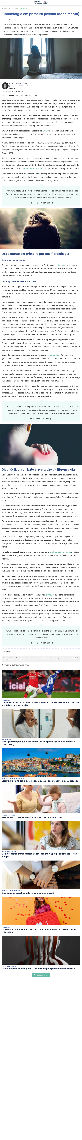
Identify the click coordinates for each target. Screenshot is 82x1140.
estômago (59, 265)
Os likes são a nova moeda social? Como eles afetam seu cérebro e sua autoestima (39, 930)
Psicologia (23, 9)
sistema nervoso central (33, 168)
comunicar (55, 355)
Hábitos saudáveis (9, 851)
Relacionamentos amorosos (13, 778)
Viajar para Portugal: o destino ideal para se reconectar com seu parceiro (40, 781)
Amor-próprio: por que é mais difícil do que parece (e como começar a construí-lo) (38, 743)
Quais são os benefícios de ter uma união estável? (28, 893)
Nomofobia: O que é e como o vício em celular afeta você (32, 817)
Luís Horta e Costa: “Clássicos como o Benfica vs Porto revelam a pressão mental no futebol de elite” (41, 704)
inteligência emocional (60, 552)
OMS (46, 131)
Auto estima (6, 739)
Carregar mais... (41, 975)
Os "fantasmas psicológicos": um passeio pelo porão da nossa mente (38, 968)
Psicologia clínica (9, 815)
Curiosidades (13, 9)
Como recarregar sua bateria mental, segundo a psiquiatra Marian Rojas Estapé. (39, 855)
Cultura (4, 9)
